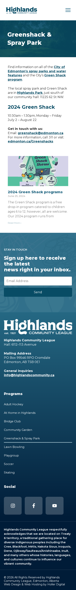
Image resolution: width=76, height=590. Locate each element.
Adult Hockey (13, 404)
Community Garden (18, 430)
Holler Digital (56, 584)
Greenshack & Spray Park (22, 438)
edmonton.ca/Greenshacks (30, 141)
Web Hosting (33, 584)
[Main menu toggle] (68, 10)
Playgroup (11, 455)
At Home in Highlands (19, 413)
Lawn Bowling (14, 447)
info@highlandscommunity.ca (29, 375)
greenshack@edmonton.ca (40, 133)
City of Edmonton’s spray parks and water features (37, 71)
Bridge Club (12, 421)
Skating (9, 472)
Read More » (14, 222)
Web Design (12, 584)
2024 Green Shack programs (35, 192)
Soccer (9, 464)
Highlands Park (29, 93)
